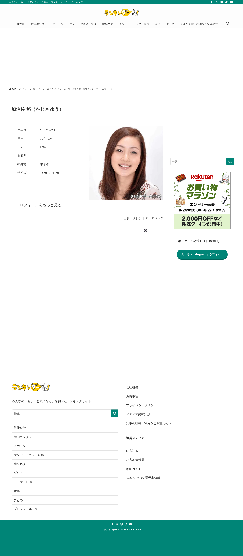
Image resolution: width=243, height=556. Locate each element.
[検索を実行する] (230, 161)
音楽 (17, 491)
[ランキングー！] (121, 12)
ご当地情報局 (135, 459)
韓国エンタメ (23, 437)
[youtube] (231, 2)
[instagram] (221, 2)
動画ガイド (133, 469)
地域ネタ (20, 464)
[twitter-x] (216, 2)
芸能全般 (20, 428)
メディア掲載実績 (138, 414)
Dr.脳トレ (132, 451)
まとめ (18, 500)
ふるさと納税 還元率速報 (143, 477)
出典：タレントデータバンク (143, 218)
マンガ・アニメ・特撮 (29, 455)
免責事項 (132, 396)
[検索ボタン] (227, 23)
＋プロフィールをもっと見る (37, 204)
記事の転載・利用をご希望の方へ (149, 423)
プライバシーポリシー (141, 405)
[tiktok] (226, 2)
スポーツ (20, 446)
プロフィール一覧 (26, 509)
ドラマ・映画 (23, 482)
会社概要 (132, 387)
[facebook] (211, 2)
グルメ (18, 473)
